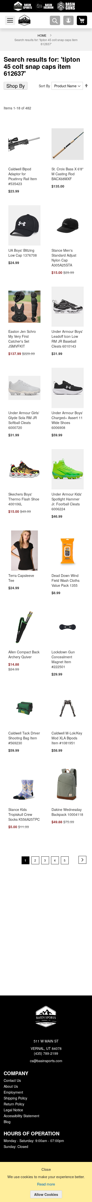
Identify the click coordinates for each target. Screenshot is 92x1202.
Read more (46, 1184)
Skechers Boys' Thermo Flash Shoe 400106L (23, 493)
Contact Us (12, 1081)
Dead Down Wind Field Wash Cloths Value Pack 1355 (65, 575)
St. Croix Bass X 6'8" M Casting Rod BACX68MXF (67, 167)
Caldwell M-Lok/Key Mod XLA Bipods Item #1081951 (67, 733)
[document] (46, 1185)
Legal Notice (13, 1110)
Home (42, 35)
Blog (7, 1122)
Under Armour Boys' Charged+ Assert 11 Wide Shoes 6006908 (67, 412)
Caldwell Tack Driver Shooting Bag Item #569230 (23, 733)
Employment (13, 1092)
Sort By (45, 79)
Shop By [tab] (15, 79)
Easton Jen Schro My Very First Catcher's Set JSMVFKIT (24, 330)
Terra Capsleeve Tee (23, 570)
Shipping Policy (15, 1098)
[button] (68, 20)
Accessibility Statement (21, 1116)
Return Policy (14, 1104)
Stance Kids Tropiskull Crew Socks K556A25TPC (23, 810)
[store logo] (30, 20)
